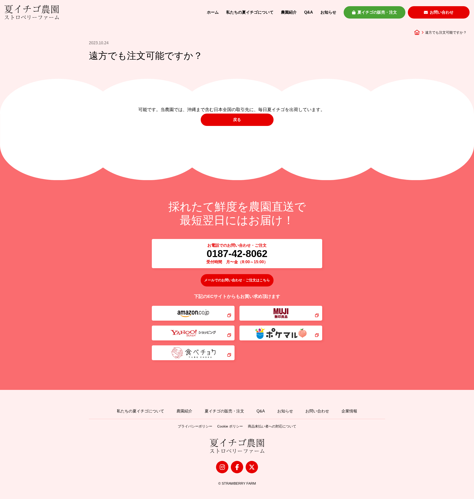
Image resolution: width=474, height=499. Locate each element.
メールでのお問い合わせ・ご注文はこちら (237, 280)
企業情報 (349, 411)
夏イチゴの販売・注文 (377, 12)
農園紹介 (289, 12)
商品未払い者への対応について (272, 426)
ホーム (213, 12)
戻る (237, 120)
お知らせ (328, 12)
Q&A (308, 12)
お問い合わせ (442, 12)
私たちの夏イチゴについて (250, 12)
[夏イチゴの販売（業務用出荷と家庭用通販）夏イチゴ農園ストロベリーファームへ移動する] (417, 32)
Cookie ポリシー (230, 426)
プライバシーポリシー (195, 426)
